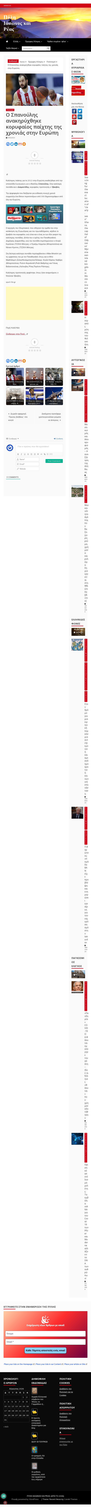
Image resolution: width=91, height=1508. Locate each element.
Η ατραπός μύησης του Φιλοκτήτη (86, 331)
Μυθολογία (85, 168)
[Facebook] (8, 144)
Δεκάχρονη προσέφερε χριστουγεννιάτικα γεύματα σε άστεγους (50, 417)
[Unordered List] (34, 454)
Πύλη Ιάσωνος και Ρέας (17, 22)
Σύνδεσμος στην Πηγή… (16, 334)
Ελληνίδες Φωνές (85, 650)
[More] (24, 144)
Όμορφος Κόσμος (32, 41)
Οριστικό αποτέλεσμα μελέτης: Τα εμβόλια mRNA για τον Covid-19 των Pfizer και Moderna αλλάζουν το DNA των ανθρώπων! (86, 1221)
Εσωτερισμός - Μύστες (85, 409)
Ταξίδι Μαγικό (11, 48)
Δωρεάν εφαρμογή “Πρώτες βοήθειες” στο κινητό (17, 417)
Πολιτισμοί (10, 110)
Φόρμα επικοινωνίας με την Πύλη (66, 1441)
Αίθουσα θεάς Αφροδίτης (76, 91)
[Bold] (18, 454)
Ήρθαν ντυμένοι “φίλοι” (56, 41)
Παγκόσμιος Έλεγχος (85, 676)
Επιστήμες (85, 837)
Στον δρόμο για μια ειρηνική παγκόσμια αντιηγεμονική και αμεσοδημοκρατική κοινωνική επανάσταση (86, 749)
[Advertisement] (34, 303)
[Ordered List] (31, 454)
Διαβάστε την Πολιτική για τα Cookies (66, 1392)
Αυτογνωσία (85, 387)
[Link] (44, 454)
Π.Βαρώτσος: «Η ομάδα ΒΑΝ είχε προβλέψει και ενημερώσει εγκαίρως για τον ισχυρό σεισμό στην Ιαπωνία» (86, 894)
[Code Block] (41, 454)
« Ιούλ (6, 1426)
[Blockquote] (38, 454)
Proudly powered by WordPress (25, 1499)
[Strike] (28, 454)
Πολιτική (85, 696)
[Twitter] (12, 144)
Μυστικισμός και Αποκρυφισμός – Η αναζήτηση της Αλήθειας (86, 448)
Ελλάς (15, 41)
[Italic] (21, 454)
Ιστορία (85, 155)
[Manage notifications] (5, 1503)
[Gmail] (20, 144)
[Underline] (24, 454)
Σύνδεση (59, 439)
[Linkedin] (16, 144)
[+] (51, 454)
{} (48, 454)
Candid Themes (70, 1499)
